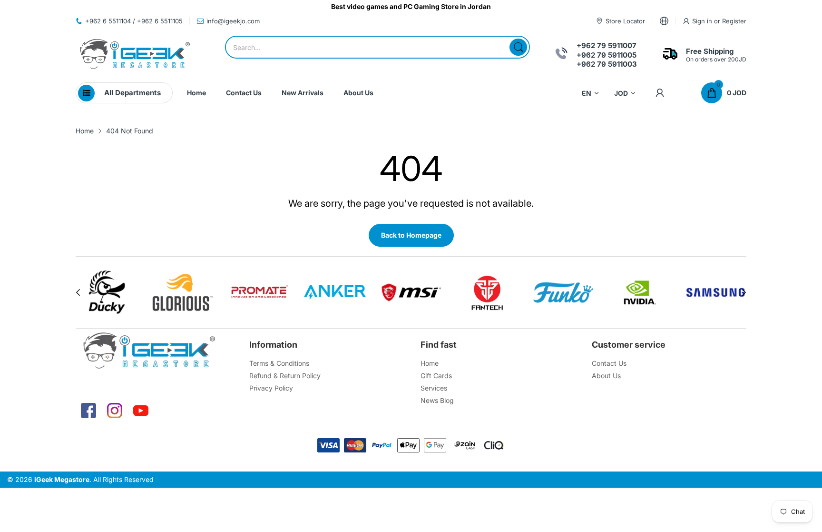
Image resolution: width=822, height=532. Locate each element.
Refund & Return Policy (285, 375)
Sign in (703, 21)
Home (430, 363)
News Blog (437, 400)
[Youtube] (140, 410)
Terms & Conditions (279, 363)
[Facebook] (88, 410)
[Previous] (744, 292)
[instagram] (114, 410)
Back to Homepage (411, 235)
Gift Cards (436, 375)
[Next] (78, 292)
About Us (606, 375)
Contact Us (609, 363)
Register (734, 21)
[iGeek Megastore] (135, 55)
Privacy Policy (271, 388)
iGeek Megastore (61, 479)
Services (434, 388)
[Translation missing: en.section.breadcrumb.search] (518, 47)
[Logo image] (98, 292)
